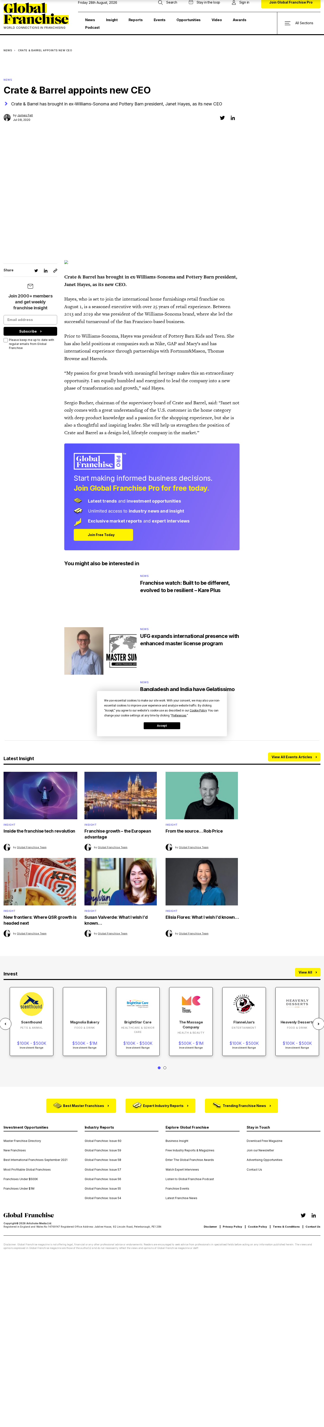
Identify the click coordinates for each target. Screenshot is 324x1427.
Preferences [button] (178, 715)
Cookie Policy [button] (198, 710)
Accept (162, 725)
